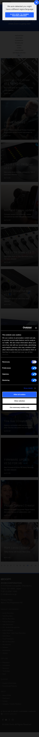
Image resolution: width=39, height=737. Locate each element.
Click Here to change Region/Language (19, 15)
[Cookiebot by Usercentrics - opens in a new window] (24, 328)
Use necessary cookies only (19, 407)
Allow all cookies (19, 394)
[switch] (34, 368)
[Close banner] (36, 328)
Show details (28, 388)
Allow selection (19, 401)
